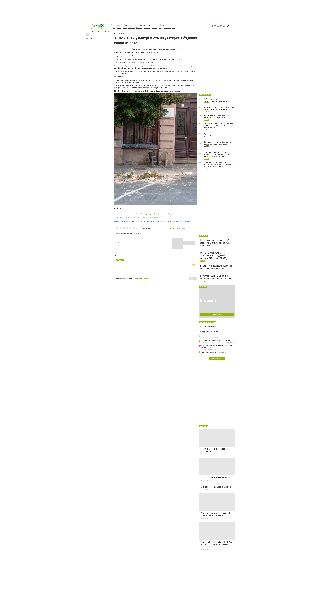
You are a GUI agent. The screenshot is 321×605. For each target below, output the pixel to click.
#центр (167, 221)
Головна (87, 31)
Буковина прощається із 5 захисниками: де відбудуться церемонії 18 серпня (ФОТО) (214, 256)
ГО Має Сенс (159, 25)
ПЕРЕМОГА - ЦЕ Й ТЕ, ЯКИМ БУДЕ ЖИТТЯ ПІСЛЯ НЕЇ (215, 450)
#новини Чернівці (135, 221)
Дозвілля (118, 28)
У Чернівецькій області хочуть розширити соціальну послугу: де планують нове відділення (216, 154)
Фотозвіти (154, 28)
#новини (143, 221)
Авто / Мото (139, 28)
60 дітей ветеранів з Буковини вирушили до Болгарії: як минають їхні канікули (219, 108)
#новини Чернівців (125, 221)
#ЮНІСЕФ (181, 221)
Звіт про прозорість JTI (169, 28)
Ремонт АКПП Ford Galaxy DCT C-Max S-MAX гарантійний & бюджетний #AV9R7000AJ (216, 544)
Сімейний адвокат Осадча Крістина (216, 487)
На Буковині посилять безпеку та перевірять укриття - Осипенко (216, 116)
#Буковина (149, 221)
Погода (160, 28)
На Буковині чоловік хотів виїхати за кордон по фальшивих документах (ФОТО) (218, 144)
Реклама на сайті (143, 25)
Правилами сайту (143, 279)
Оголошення (147, 28)
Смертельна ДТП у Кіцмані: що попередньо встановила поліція (215, 277)
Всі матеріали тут (217, 314)
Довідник (128, 25)
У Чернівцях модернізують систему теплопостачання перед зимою (217, 100)
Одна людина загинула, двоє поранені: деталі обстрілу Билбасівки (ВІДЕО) (218, 135)
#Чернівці (116, 221)
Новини (117, 25)
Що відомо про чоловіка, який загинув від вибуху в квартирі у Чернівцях (215, 243)
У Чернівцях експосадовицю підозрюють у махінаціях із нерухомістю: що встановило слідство (219, 165)
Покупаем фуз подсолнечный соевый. (217, 477)
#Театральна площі (158, 221)
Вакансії (125, 28)
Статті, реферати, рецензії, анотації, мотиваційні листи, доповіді (215, 514)
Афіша (113, 28)
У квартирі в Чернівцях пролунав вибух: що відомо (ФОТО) (216, 267)
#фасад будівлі (174, 221)
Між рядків (208, 300)
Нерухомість (131, 28)
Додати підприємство (217, 358)
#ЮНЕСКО (188, 221)
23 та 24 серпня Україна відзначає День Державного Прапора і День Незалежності (219, 126)
